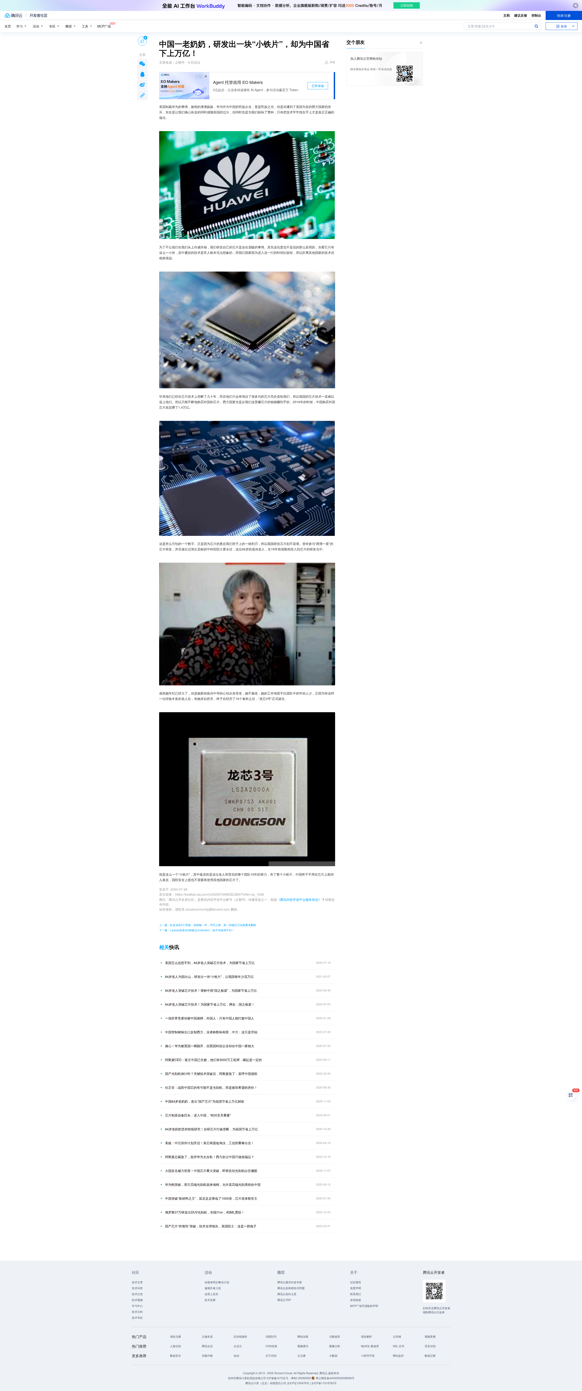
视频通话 (302, 1346)
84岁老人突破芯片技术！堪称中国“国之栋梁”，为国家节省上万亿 (211, 990)
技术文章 (137, 1282)
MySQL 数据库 (370, 1346)
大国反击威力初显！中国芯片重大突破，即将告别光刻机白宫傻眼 (211, 1170)
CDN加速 (271, 1346)
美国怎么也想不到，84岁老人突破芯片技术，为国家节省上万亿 (210, 962)
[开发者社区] (38, 15)
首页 (8, 26)
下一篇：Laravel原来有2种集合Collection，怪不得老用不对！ (196, 930)
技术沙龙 (137, 1294)
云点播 (301, 1355)
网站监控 (398, 1355)
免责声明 (355, 1288)
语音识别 (430, 1346)
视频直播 (430, 1336)
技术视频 (137, 1300)
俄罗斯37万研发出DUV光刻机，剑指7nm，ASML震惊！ (204, 1212)
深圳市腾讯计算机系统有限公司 (247, 1378)
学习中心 (137, 1306)
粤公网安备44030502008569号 (335, 1378)
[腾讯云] (13, 15)
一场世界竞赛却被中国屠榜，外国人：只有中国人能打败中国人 (209, 1018)
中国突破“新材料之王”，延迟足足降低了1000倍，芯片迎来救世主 (211, 1198)
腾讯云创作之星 (286, 1294)
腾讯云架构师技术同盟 (291, 1288)
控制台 (536, 15)
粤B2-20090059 (301, 1378)
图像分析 (334, 1346)
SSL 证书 (398, 1346)
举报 (332, 62)
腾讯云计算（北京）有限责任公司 (265, 1383)
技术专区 (137, 1317)
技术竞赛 (210, 1300)
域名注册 (175, 1336)
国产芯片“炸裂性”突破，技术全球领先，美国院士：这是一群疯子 (210, 1226)
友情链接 (355, 1300)
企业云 (238, 1346)
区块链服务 (240, 1336)
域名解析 (366, 1336)
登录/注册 (564, 15)
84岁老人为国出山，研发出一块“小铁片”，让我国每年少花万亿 (209, 976)
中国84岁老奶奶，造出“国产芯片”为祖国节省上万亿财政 (204, 1101)
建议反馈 (520, 15)
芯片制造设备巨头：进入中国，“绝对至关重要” (198, 1115)
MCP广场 (104, 26)
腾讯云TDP (284, 1300)
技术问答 (137, 1288)
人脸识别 (175, 1346)
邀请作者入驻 (213, 1288)
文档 (506, 15)
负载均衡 (207, 1355)
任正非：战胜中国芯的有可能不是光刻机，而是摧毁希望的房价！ (211, 1087)
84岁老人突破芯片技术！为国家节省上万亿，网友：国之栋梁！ (210, 1004)
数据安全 (175, 1355)
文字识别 (271, 1355)
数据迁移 (430, 1355)
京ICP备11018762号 (324, 1383)
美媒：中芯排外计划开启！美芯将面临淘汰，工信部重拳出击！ (209, 1143)
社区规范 (355, 1282)
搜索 (536, 26)
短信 (236, 1355)
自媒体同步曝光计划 (217, 1282)
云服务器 (207, 1336)
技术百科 (137, 1312)
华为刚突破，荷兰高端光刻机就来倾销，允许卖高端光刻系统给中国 (213, 1184)
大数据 (333, 1355)
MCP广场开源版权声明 (364, 1306)
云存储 (397, 1336)
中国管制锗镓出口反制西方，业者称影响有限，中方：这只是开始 (211, 1032)
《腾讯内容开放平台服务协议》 (299, 899)
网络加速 (302, 1336)
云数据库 (334, 1336)
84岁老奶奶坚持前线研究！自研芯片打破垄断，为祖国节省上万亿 (211, 1129)
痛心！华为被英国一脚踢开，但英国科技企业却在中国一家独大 (209, 1046)
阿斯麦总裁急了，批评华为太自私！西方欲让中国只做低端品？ (209, 1156)
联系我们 (355, 1294)
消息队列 (271, 1336)
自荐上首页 (211, 1294)
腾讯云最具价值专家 (289, 1282)
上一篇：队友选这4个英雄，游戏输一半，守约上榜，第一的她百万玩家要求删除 (207, 925)
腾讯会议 (207, 1346)
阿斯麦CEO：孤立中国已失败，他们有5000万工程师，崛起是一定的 (213, 1059)
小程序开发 (368, 1355)
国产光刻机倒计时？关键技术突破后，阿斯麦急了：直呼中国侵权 (211, 1073)
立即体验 (317, 85)
